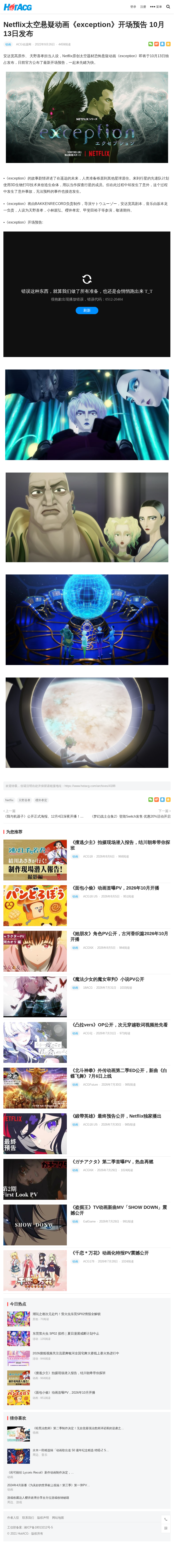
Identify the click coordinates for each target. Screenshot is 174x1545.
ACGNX (88, 947)
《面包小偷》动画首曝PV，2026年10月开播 (114, 887)
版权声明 (43, 1517)
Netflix (9, 800)
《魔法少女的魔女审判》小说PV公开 (107, 979)
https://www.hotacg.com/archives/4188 (90, 786)
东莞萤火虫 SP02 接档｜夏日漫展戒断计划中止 (66, 1333)
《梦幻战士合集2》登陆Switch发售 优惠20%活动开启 (130, 816)
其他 (35, 1319)
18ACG (88, 987)
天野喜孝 (24, 800)
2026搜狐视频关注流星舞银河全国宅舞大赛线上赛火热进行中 (76, 1353)
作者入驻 (13, 1517)
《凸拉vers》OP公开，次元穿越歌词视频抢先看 (119, 1024)
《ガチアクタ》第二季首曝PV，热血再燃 (111, 1161)
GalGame (90, 1221)
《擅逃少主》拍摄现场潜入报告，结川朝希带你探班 (69, 1373)
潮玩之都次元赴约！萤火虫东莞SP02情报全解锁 (67, 1314)
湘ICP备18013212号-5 (38, 1527)
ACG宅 (88, 1033)
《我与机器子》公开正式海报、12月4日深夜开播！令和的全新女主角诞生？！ (44, 816)
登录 (133, 6)
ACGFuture (91, 1084)
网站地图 (58, 1517)
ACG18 (88, 856)
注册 (143, 6)
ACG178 (89, 1261)
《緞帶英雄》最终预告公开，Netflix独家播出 (116, 1116)
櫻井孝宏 (41, 800)
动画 (8, 44)
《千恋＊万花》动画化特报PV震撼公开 (109, 1252)
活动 (35, 1338)
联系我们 (28, 1517)
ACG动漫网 (24, 44)
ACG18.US (91, 896)
